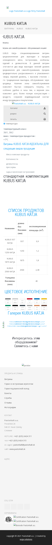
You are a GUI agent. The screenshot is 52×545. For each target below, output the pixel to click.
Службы (8, 398)
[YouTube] (24, 2)
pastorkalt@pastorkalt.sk (24, 445)
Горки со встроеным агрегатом (18, 384)
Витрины (9, 28)
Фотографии (10, 407)
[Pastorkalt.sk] (26, 11)
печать (13, 119)
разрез (13, 113)
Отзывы (8, 402)
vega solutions (26, 539)
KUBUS (20, 28)
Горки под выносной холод (16, 388)
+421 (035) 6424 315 (17, 440)
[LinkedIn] (27, 2)
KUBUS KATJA (31, 28)
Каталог (14, 108)
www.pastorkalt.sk (17, 449)
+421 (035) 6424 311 (23, 436)
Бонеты (7, 393)
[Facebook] (20, 2)
